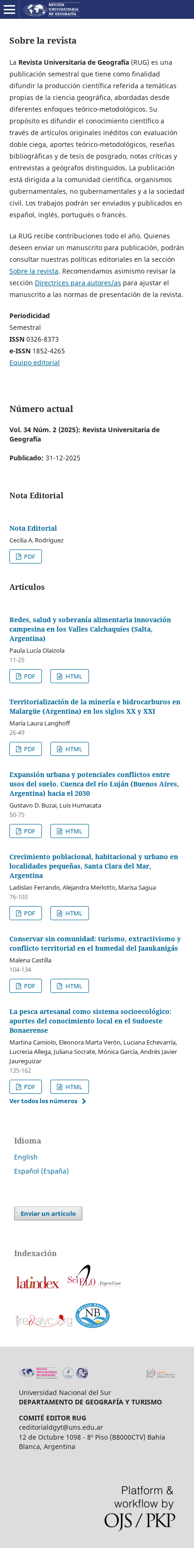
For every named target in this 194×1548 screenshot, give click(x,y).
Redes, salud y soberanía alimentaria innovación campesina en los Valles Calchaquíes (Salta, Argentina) (90, 629)
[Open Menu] (9, 9)
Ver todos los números (43, 1101)
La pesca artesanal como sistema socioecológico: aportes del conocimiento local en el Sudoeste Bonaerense (90, 1021)
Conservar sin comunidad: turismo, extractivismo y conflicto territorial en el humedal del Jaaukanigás (95, 943)
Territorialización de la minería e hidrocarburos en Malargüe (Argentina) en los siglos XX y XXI (94, 706)
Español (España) (41, 1171)
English (26, 1156)
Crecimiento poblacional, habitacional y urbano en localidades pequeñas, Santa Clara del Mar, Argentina (93, 866)
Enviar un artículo (48, 1213)
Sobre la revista (33, 271)
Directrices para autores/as (78, 282)
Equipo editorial (34, 362)
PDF (29, 556)
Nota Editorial (33, 528)
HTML (73, 676)
